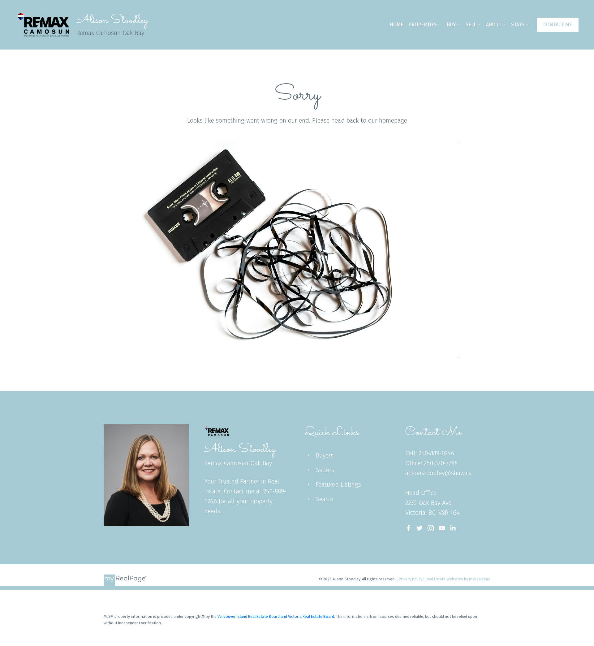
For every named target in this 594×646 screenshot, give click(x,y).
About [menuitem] (493, 25)
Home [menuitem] (396, 25)
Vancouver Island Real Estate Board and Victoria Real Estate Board (275, 616)
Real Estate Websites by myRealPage (458, 579)
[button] (558, 25)
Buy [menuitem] (451, 25)
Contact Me (557, 25)
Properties (422, 25)
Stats (517, 25)
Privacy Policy (410, 579)
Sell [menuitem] (471, 25)
